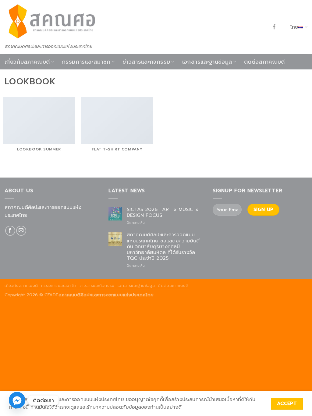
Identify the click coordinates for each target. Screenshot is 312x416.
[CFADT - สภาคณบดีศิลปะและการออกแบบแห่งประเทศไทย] (51, 21)
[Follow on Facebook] (274, 27)
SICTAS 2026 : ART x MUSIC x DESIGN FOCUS (162, 212)
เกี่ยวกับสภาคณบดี (27, 62)
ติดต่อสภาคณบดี (264, 62)
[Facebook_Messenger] (17, 400)
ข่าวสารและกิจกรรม (146, 62)
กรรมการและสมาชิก (86, 62)
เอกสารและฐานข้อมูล (207, 62)
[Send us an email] (21, 231)
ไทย (294, 27)
